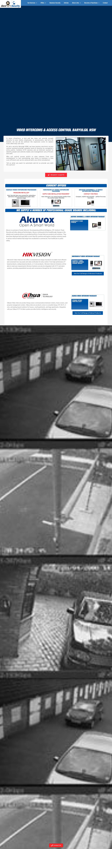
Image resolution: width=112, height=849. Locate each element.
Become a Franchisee (91, 3)
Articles (66, 3)
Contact (105, 3)
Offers (42, 3)
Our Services (31, 3)
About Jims (75, 3)
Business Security (55, 3)
